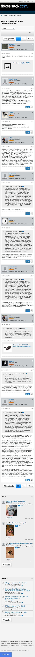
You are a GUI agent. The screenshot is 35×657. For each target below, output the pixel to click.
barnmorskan (13, 266)
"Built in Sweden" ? (12, 606)
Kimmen (11, 112)
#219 (32, 370)
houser (28, 590)
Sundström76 (13, 79)
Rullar (19, 15)
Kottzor (11, 137)
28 (23, 39)
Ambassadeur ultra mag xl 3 (18, 523)
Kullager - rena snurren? (12, 583)
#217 (32, 275)
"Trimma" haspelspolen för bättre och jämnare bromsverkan (16, 597)
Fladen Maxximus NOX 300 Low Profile (23, 345)
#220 (32, 408)
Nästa (30, 39)
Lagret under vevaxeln (13, 612)
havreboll (11, 399)
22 (18, 39)
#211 (32, 53)
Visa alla (6, 565)
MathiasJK (12, 44)
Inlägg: (22, 49)
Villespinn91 (12, 173)
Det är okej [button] (6, 654)
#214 (32, 146)
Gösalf (23, 606)
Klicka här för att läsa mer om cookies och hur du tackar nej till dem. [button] (15, 650)
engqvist (11, 361)
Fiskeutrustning (13, 15)
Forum (5, 15)
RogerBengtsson (10, 600)
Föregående (9, 39)
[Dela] (32, 49)
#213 (32, 121)
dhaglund (9, 502)
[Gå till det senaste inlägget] (22, 585)
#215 (32, 183)
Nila (10, 219)
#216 (32, 228)
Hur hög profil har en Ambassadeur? (16, 501)
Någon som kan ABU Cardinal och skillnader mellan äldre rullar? (15, 589)
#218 (32, 325)
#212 (32, 88)
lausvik (24, 583)
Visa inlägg (23, 186)
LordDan (9, 524)
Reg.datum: (12, 49)
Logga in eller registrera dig (26, 1)
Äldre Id (9, 544)
